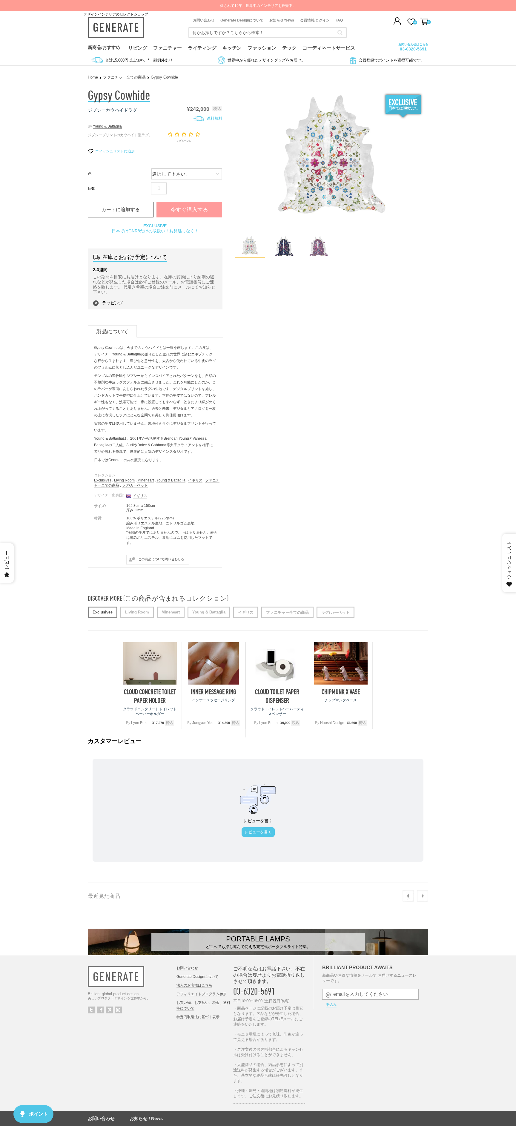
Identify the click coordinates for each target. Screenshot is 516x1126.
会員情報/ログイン (315, 20)
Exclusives (102, 480)
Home (93, 77)
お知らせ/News (281, 20)
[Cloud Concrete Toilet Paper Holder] (150, 663)
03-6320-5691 (413, 49)
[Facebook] (100, 1010)
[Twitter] (91, 1010)
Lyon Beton (140, 723)
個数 (91, 188)
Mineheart (145, 480)
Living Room (124, 480)
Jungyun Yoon (204, 723)
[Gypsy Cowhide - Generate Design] (250, 255)
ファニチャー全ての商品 (124, 77)
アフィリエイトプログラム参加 (201, 994)
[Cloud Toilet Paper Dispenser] (277, 663)
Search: (340, 32)
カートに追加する (121, 209)
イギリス (195, 480)
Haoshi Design (332, 723)
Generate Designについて (241, 20)
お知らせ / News (146, 1118)
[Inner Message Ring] (213, 663)
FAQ (339, 20)
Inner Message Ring (213, 692)
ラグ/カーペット (135, 485)
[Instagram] (118, 1010)
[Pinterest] (109, 1010)
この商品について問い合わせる (161, 559)
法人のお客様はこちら (194, 985)
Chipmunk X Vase (341, 692)
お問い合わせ (203, 20)
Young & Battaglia (107, 126)
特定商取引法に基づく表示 (197, 1017)
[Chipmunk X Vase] (341, 663)
